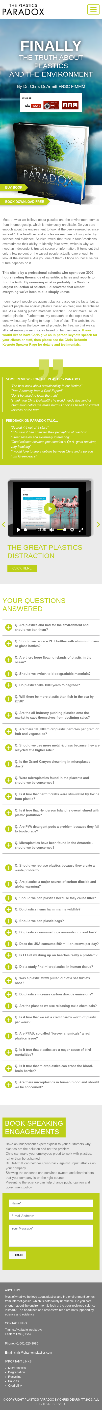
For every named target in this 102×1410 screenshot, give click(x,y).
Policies (13, 1381)
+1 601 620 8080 (26, 1343)
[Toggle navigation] (93, 9)
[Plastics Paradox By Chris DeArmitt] (23, 9)
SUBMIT (17, 1255)
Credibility (15, 1385)
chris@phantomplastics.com (33, 1352)
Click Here (22, 568)
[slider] (30, 529)
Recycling (15, 1376)
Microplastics (17, 1368)
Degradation (16, 1372)
